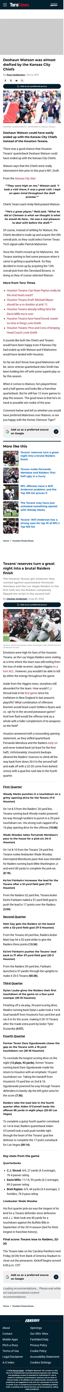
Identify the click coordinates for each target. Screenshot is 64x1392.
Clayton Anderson (17, 598)
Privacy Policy (38, 1345)
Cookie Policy (38, 1351)
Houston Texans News (23, 541)
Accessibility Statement (44, 1356)
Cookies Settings (40, 1362)
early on (52, 743)
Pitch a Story (10, 1345)
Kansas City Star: (25, 178)
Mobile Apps (10, 1339)
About (6, 1327)
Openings (36, 1327)
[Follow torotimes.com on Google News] (56, 431)
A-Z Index (8, 1362)
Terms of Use (10, 1351)
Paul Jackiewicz (16, 74)
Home (6, 541)
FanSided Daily (39, 1339)
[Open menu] (5, 5)
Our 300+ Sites (39, 1333)
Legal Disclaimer (12, 1356)
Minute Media (18, 1371)
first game (31, 693)
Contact (7, 1333)
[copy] (22, 80)
